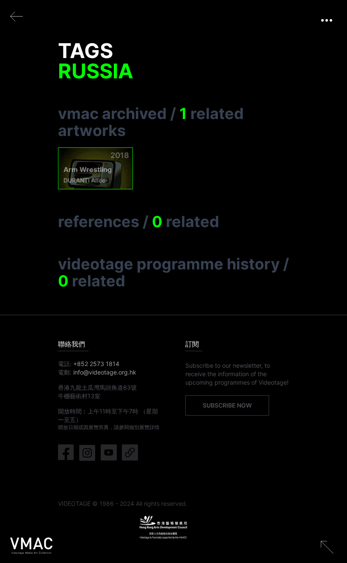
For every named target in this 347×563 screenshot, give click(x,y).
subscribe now (227, 405)
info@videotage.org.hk (104, 372)
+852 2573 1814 (96, 363)
